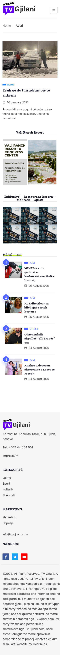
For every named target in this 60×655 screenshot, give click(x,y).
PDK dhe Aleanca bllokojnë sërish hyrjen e (36, 307)
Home (6, 25)
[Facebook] (5, 556)
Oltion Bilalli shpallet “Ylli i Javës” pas (39, 338)
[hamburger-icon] (54, 10)
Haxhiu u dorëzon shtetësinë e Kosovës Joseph (39, 369)
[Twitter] (15, 556)
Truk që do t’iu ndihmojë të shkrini (26, 93)
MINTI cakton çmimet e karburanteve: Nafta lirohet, (39, 274)
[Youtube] (24, 556)
